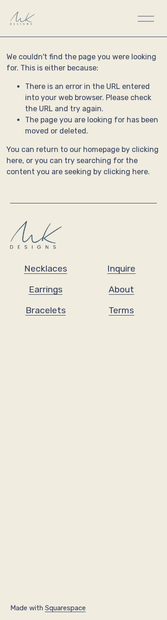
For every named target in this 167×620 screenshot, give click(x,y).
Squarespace (65, 608)
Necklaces (45, 268)
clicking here (125, 171)
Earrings (46, 289)
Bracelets (46, 310)
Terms (121, 310)
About (121, 289)
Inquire (121, 268)
